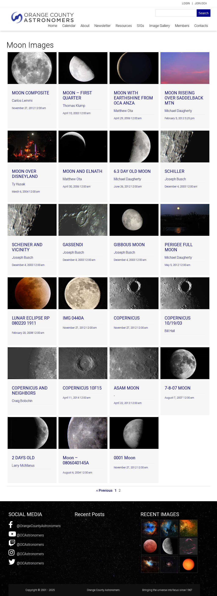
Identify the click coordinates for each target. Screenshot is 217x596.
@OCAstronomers (30, 535)
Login (186, 3)
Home (52, 26)
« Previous (104, 491)
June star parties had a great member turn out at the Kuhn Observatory (96, 552)
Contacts (201, 26)
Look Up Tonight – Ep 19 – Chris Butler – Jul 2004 (98, 523)
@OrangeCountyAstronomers (38, 526)
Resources (124, 26)
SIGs (140, 26)
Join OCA (201, 3)
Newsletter (103, 26)
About (85, 26)
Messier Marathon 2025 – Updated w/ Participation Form (97, 563)
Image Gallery (159, 26)
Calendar (68, 26)
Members (182, 26)
